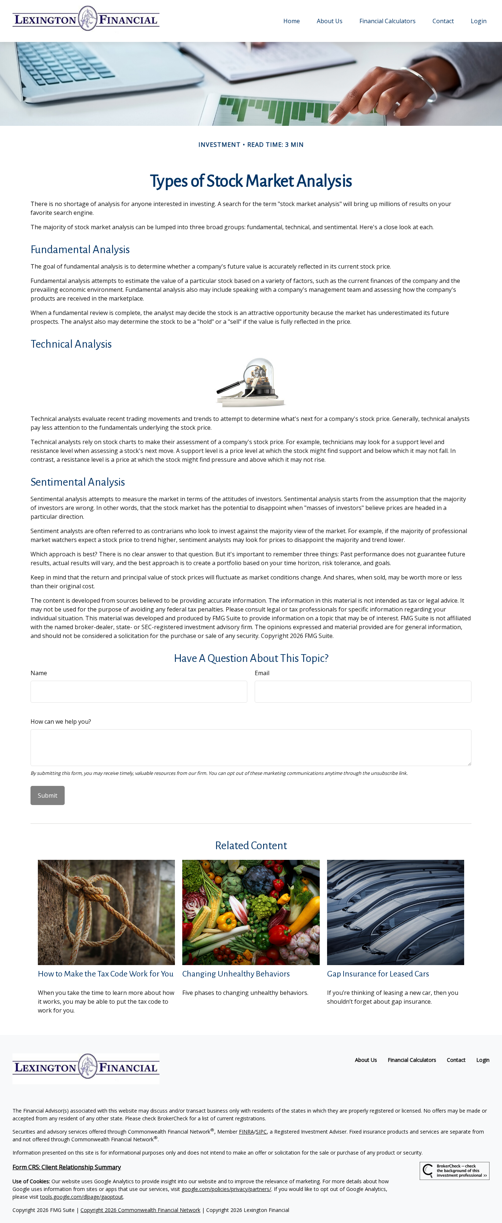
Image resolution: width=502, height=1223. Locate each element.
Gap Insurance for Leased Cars (378, 973)
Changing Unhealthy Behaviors (236, 973)
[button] (291, 21)
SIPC (261, 1131)
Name (39, 673)
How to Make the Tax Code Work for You (105, 973)
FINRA (246, 1131)
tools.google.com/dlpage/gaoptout (81, 1196)
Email (262, 673)
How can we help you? (61, 721)
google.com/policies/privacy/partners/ (226, 1188)
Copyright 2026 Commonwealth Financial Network (140, 1209)
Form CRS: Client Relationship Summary (66, 1167)
